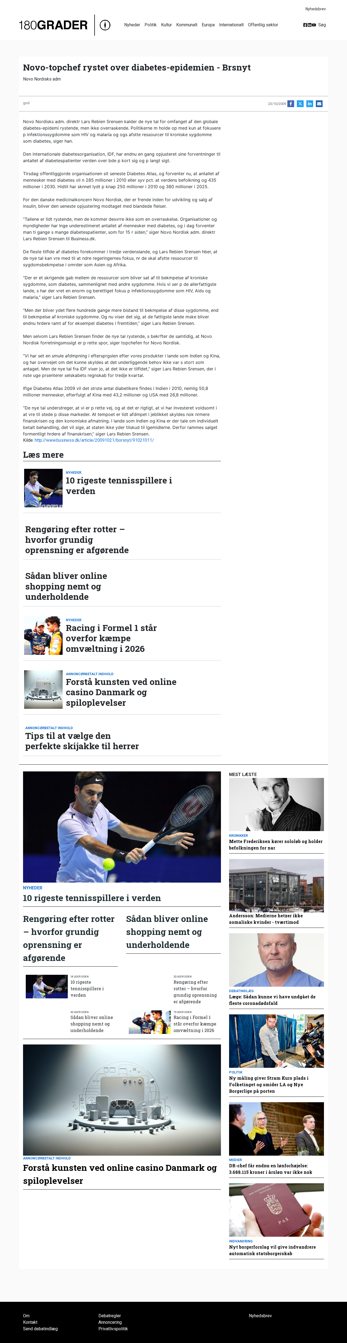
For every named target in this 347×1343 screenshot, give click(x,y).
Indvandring (241, 1241)
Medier (235, 1160)
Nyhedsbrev (316, 9)
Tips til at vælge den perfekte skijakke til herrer (82, 740)
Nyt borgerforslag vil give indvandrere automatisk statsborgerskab (272, 1250)
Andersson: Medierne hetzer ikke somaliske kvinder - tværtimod (266, 919)
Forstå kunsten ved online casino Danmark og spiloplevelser (121, 692)
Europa (208, 24)
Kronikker (238, 836)
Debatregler (109, 1315)
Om (26, 1315)
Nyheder (132, 24)
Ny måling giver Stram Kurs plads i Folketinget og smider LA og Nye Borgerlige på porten (269, 1084)
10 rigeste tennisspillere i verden (119, 485)
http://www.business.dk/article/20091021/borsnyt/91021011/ (94, 440)
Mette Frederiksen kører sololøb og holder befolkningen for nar (276, 844)
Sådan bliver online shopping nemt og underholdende (66, 586)
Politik (150, 24)
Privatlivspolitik (113, 1328)
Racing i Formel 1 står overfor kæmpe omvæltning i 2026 (111, 638)
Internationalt (231, 24)
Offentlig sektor (263, 24)
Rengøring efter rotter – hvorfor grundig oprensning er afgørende (77, 539)
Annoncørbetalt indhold (90, 674)
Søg (322, 24)
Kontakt (30, 1322)
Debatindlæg (241, 991)
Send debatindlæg (40, 1328)
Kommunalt (186, 24)
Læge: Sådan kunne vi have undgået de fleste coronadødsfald (272, 1000)
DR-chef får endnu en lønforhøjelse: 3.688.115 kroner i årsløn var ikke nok (270, 1169)
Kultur (166, 24)
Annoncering (110, 1322)
